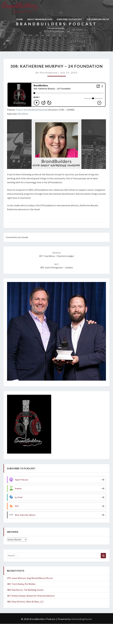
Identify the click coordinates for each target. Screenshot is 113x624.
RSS (19, 113)
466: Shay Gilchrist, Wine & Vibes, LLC (25, 601)
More (25, 113)
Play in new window (26, 109)
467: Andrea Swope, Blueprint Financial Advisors (31, 595)
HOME (19, 19)
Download (42, 109)
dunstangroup (49, 72)
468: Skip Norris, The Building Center (25, 589)
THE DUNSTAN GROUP (97, 19)
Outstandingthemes (81, 619)
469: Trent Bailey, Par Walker (21, 583)
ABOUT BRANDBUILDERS (39, 19)
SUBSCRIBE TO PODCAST (69, 19)
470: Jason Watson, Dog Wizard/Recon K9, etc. (30, 578)
